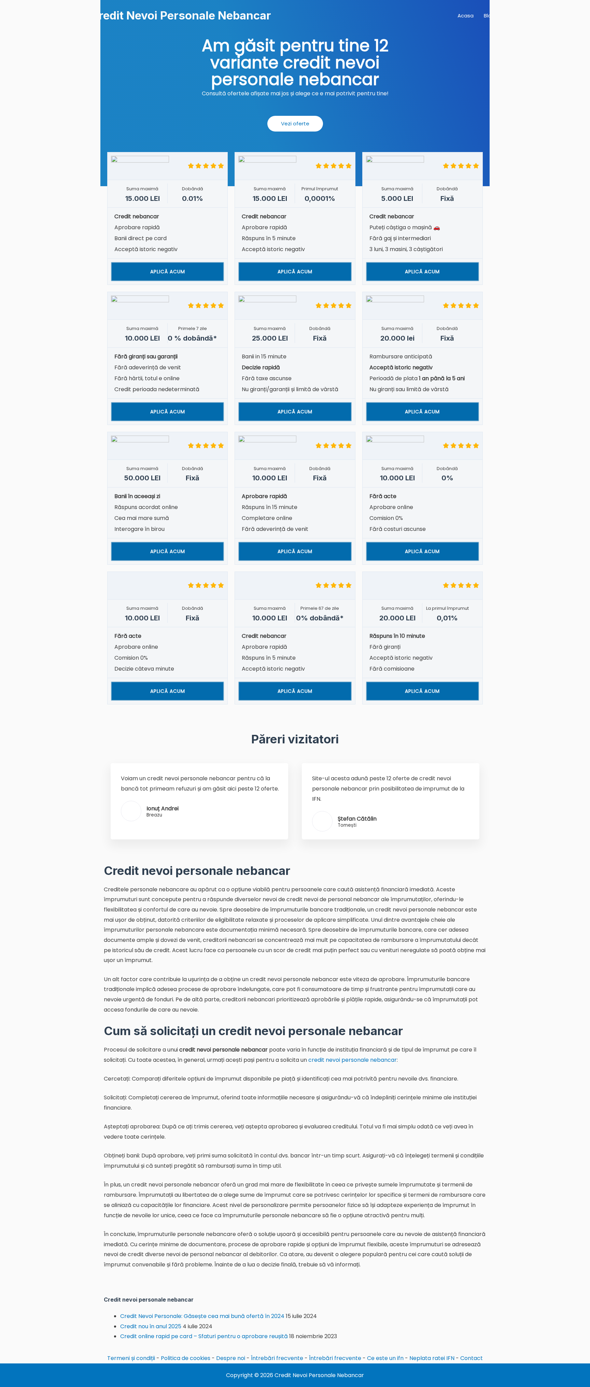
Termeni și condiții (131, 1358)
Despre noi (230, 1358)
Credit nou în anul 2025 (150, 1326)
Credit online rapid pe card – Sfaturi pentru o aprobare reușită (204, 1336)
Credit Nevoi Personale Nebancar (180, 15)
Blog (489, 15)
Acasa (466, 15)
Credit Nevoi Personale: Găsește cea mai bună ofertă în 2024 (202, 1316)
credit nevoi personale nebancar (352, 1060)
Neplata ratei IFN (431, 1358)
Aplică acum (167, 271)
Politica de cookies (185, 1358)
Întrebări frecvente (277, 1358)
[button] (295, 124)
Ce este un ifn (385, 1358)
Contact (471, 1358)
